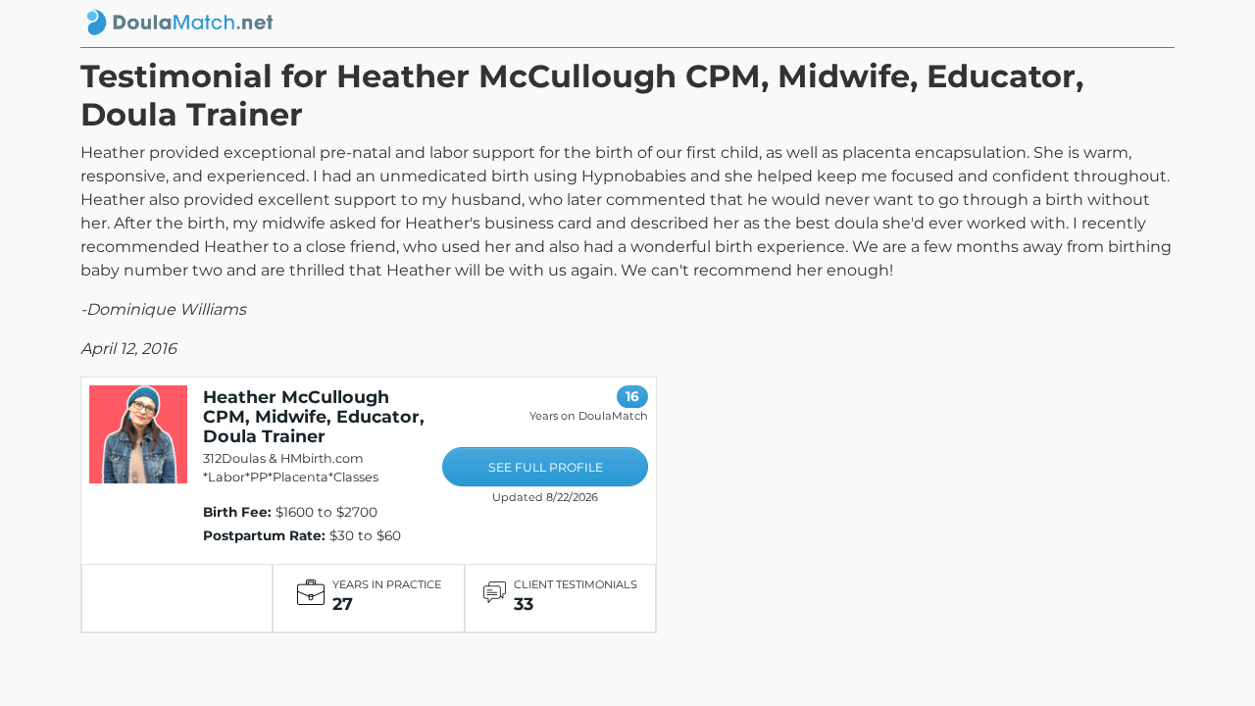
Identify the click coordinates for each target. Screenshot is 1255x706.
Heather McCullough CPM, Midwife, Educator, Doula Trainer (314, 416)
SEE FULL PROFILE (545, 467)
